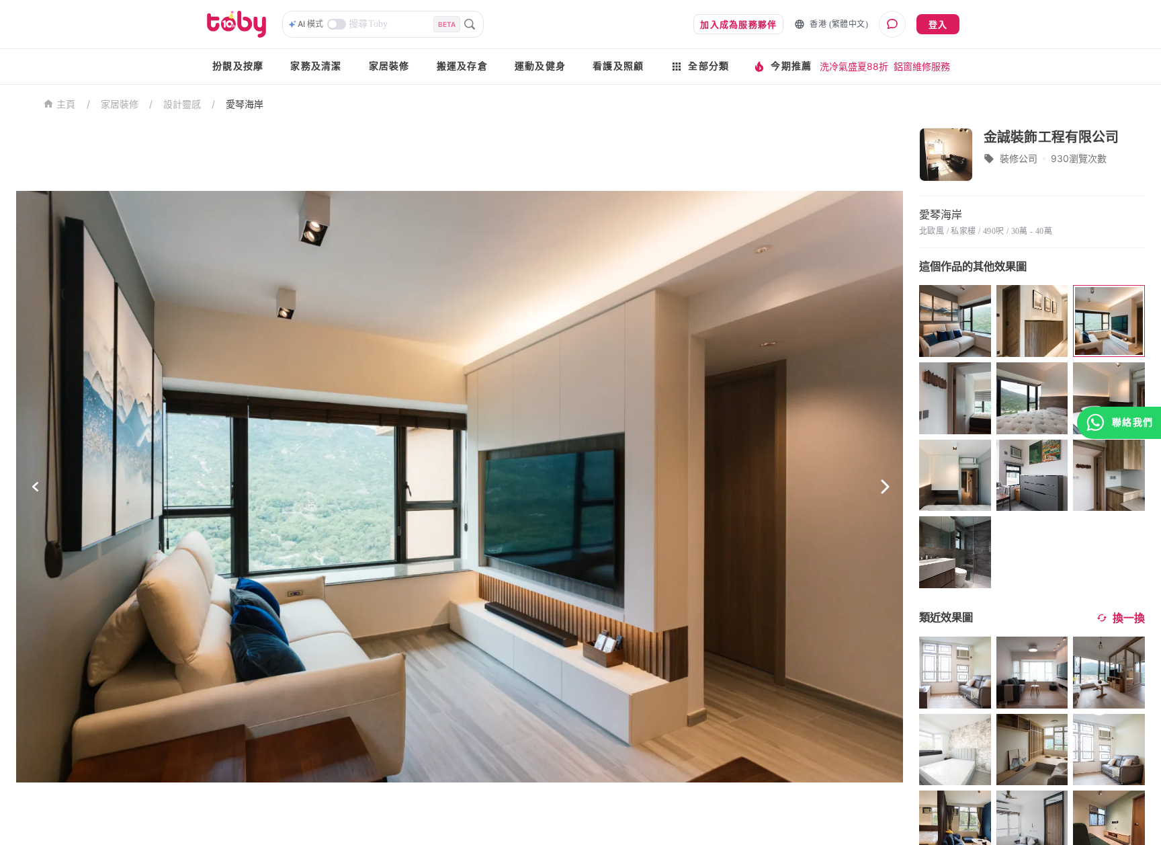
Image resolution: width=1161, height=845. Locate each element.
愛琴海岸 (244, 104)
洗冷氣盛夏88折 (854, 66)
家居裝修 (389, 66)
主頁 (66, 104)
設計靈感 (182, 104)
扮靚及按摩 (237, 66)
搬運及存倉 (462, 66)
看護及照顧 (618, 66)
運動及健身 (540, 66)
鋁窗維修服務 (922, 66)
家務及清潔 (315, 66)
